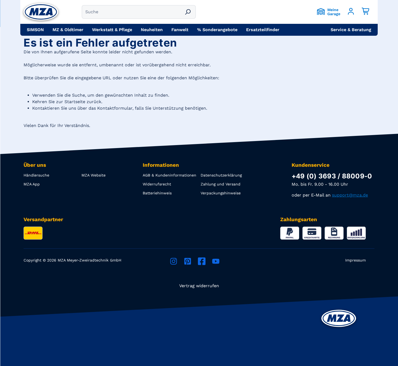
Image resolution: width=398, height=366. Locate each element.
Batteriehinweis (157, 193)
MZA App (32, 184)
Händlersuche (36, 175)
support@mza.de (350, 195)
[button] (351, 30)
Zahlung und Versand (220, 184)
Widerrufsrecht (157, 184)
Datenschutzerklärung (221, 175)
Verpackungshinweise (221, 193)
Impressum (355, 260)
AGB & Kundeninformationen (169, 175)
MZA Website (93, 175)
